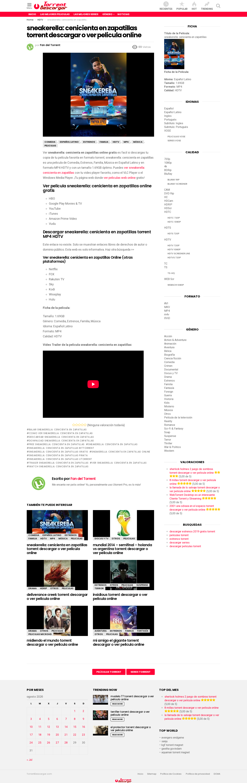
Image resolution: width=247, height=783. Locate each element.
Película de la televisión (178, 417)
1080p (168, 162)
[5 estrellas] (85, 424)
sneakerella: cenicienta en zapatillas (113, 444)
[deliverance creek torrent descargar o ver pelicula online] (57, 578)
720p (167, 159)
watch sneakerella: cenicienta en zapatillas (59, 466)
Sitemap (151, 774)
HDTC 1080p (174, 221)
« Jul (29, 759)
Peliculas (77, 538)
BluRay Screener (177, 183)
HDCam (168, 200)
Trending (207, 9)
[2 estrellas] (76, 424)
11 (39, 726)
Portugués (170, 119)
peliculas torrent (179, 535)
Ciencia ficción (172, 358)
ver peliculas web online (120, 177)
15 (74, 726)
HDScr (168, 208)
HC (166, 197)
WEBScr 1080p (176, 285)
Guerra (168, 395)
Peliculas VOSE (176, 136)
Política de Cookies (171, 774)
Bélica (167, 351)
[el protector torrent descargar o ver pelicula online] (100, 730)
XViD (167, 318)
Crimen (168, 365)
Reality (168, 421)
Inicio (32, 14)
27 (57, 742)
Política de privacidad (198, 774)
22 (74, 734)
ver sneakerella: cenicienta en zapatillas (119, 462)
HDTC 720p (174, 217)
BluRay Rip (173, 179)
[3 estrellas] (79, 424)
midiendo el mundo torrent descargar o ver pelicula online (52, 642)
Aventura (101, 630)
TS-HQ (171, 273)
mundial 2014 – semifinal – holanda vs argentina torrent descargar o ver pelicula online (122, 548)
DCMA (217, 774)
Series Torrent (141, 672)
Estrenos (71, 535)
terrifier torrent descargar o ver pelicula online (130, 713)
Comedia (33, 535)
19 (48, 734)
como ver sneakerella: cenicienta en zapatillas (61, 433)
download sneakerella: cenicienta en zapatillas (61, 440)
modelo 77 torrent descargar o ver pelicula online (132, 698)
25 (39, 742)
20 (57, 734)
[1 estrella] (73, 424)
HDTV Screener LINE (179, 253)
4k (165, 166)
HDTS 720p (173, 233)
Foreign (168, 391)
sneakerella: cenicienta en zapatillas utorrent (60, 459)
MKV (167, 307)
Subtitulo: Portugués (176, 127)
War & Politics (172, 447)
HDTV (43, 538)
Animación (170, 343)
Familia (32, 538)
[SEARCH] (218, 6)
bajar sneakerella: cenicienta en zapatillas (58, 429)
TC (165, 263)
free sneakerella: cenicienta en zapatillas (57, 444)
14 (66, 726)
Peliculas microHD (40, 634)
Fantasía (142, 630)
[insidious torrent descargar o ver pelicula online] (123, 578)
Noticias (123, 14)
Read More (117, 704)
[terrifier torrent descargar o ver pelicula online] (100, 715)
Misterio (169, 406)
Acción (168, 336)
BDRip (168, 170)
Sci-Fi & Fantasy (173, 428)
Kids (167, 402)
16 (83, 726)
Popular (182, 9)
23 (83, 734)
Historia (168, 399)
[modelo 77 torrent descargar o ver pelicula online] (100, 699)
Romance (169, 424)
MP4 (52, 538)
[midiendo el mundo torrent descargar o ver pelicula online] (57, 624)
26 (48, 742)
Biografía (169, 354)
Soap (167, 432)
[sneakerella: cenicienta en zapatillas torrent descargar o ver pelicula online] (57, 528)
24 (31, 742)
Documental (171, 369)
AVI (166, 303)
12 (48, 726)
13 (57, 726)
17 (31, 734)
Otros (116, 538)
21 (66, 734)
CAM (167, 189)
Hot (194, 9)
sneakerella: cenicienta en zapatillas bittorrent (61, 448)
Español (169, 108)
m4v (166, 314)
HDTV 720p (173, 245)
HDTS (167, 227)
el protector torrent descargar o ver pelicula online (131, 728)
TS (165, 267)
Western (169, 450)
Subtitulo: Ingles (173, 123)
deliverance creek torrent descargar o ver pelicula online (57, 596)
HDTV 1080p (174, 249)
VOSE (167, 130)
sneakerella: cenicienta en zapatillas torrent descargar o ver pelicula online (57, 548)
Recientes (166, 9)
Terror (99, 588)
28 (66, 742)
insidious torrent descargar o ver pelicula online (120, 596)
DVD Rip (169, 193)
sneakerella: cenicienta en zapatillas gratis (58, 451)
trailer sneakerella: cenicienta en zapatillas (58, 462)
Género (107, 14)
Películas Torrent (108, 672)
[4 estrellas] (82, 424)
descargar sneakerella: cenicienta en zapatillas (61, 437)
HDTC (167, 211)
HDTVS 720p (174, 257)
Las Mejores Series (86, 14)
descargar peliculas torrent (185, 546)
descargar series (180, 542)
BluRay (168, 173)
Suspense (142, 585)
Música (63, 538)
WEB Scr (169, 279)
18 (39, 734)
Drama (32, 588)
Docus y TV (101, 538)
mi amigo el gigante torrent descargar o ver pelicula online (118, 642)
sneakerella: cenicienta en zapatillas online (121, 451)
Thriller (168, 443)
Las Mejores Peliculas (55, 14)
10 (31, 726)
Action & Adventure (175, 340)
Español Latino (52, 535)
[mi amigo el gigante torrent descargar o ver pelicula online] (123, 624)
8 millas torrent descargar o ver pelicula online (191, 707)
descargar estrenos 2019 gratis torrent (192, 531)
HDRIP (43, 588)
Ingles (168, 115)
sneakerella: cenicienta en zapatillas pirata (58, 455)
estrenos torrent (179, 538)
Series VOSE (174, 140)
